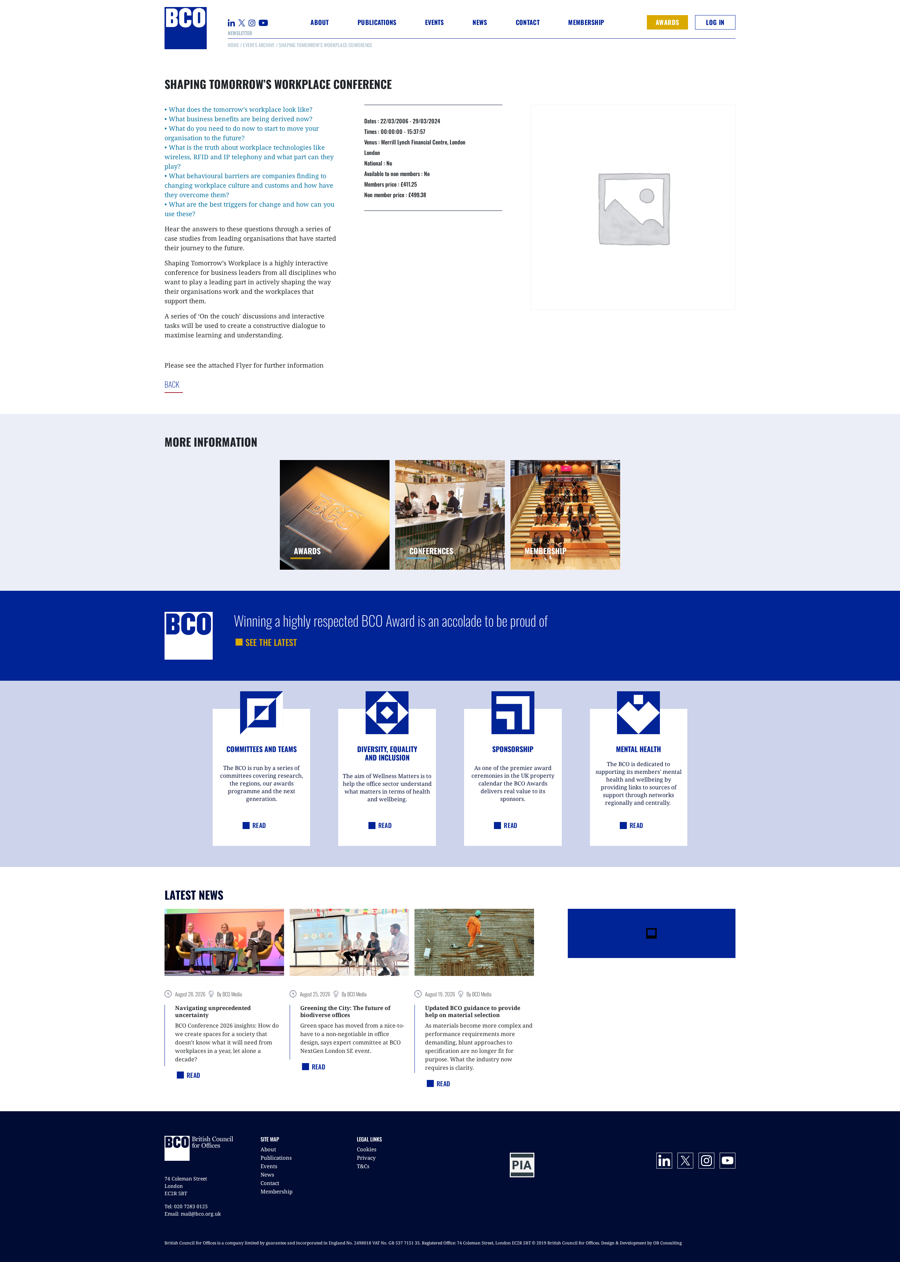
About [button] (319, 22)
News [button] (479, 22)
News (267, 1174)
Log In (715, 22)
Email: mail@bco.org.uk (193, 1213)
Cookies (367, 1149)
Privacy (366, 1157)
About (268, 1149)
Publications (276, 1157)
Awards (667, 22)
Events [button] (434, 22)
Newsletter (240, 33)
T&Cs (363, 1166)
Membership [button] (586, 22)
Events (269, 1166)
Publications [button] (377, 22)
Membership (276, 1191)
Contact (528, 22)
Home (233, 44)
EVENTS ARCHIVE (259, 44)
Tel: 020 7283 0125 (186, 1206)
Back (201, 384)
